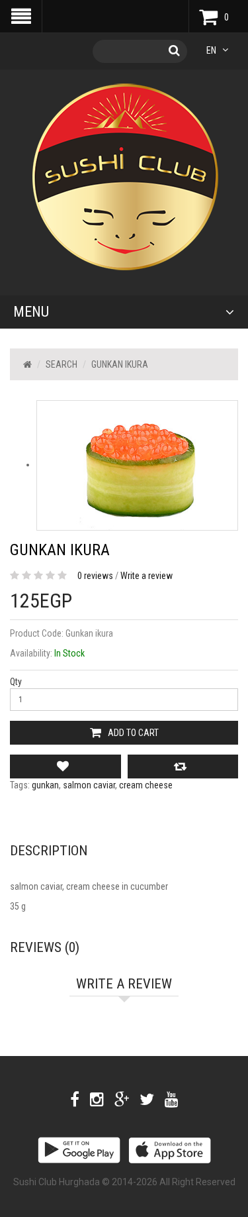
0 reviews (95, 575)
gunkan (45, 785)
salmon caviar (89, 785)
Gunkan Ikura (119, 364)
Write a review (146, 575)
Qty (16, 681)
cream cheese (146, 785)
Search (61, 364)
